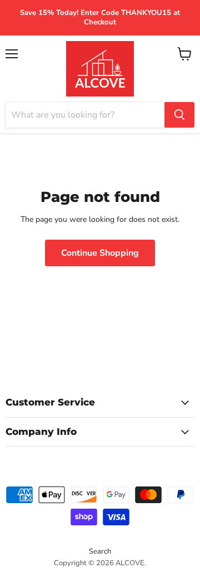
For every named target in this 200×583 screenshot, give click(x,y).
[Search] (179, 115)
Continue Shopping (100, 253)
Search (100, 551)
